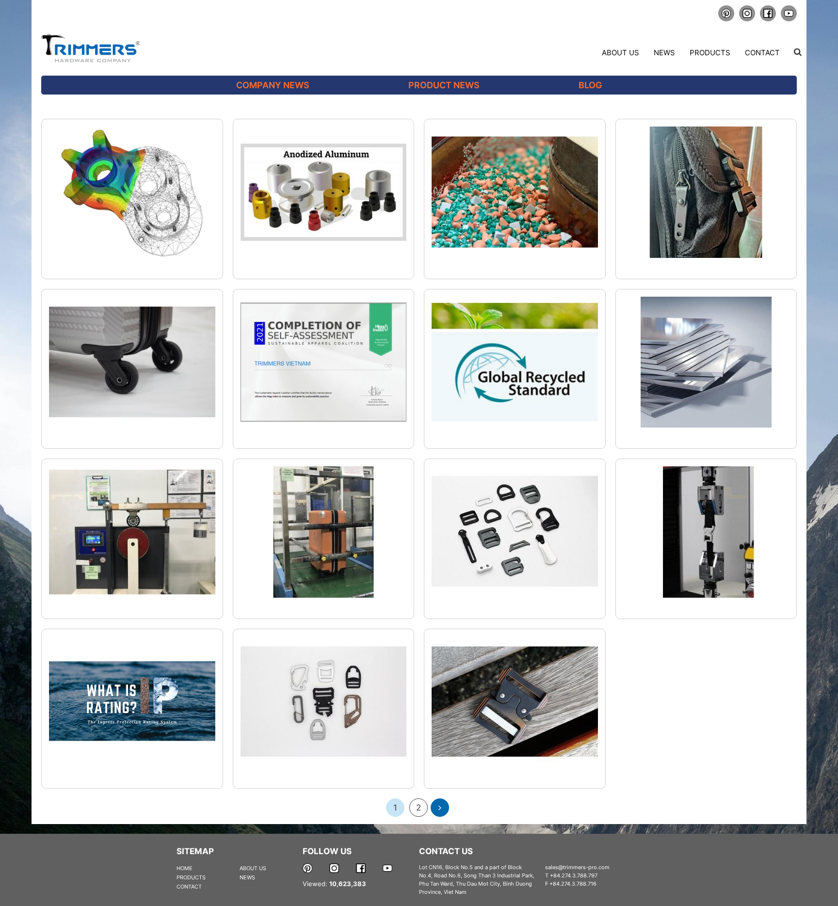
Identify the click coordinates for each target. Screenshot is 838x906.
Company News (272, 85)
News (664, 52)
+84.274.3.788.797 (573, 875)
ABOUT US (253, 868)
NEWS (247, 877)
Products (710, 52)
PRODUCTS (191, 877)
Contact (762, 52)
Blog (590, 85)
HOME (185, 868)
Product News (444, 85)
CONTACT (189, 886)
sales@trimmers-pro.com (577, 867)
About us (620, 52)
